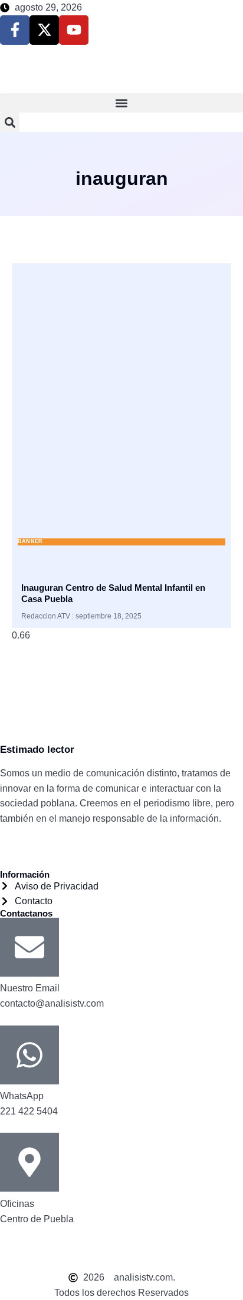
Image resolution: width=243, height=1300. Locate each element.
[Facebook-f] (14, 30)
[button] (121, 103)
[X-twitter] (44, 30)
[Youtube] (73, 30)
